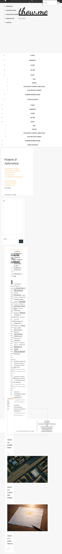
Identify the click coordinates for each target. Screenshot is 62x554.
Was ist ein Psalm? (10, 181)
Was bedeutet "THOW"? (12, 168)
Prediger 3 (22, 342)
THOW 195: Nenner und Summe (10, 492)
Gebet (21, 299)
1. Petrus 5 (17, 286)
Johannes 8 (22, 317)
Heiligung (16, 308)
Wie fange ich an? (10, 185)
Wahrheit (17, 354)
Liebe (19, 328)
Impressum (47, 422)
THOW (33, 65)
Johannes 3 (16, 317)
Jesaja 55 (16, 313)
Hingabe (21, 308)
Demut (23, 295)
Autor (32, 70)
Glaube (12, 249)
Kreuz (23, 325)
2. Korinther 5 (20, 288)
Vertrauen (19, 351)
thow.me (33, 11)
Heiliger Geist (19, 306)
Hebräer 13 (22, 304)
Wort (21, 249)
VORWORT (32, 60)
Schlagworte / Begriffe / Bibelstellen (34, 86)
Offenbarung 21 (17, 338)
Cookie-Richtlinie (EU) (47, 429)
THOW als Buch (32, 99)
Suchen (5, 239)
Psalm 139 (22, 344)
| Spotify (8, 22)
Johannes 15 (18, 323)
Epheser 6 (16, 297)
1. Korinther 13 (17, 284)
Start (33, 55)
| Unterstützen (11, 10)
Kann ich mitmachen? (11, 183)
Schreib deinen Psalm (32, 94)
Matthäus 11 (17, 332)
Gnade (21, 301)
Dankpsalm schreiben (46, 428)
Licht (15, 328)
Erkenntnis (22, 297)
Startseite (9, 6)
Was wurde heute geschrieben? (14, 176)
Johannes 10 (16, 319)
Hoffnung (17, 310)
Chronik (34, 82)
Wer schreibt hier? (10, 172)
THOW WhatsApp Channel (34, 90)
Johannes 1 (17, 315)
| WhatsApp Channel (12, 14)
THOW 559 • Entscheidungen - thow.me (18, 407)
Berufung (18, 290)
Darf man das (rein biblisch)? (13, 170)
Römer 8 (18, 347)
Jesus (22, 312)
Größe (17, 249)
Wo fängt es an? (9, 174)
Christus (17, 295)
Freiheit (16, 299)
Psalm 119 (16, 344)
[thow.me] (8, 1)
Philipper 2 (17, 340)
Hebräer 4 (16, 303)
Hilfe (32, 75)
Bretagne (16, 292)
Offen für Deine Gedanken (13, 274)
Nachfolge (18, 334)
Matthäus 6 (18, 330)
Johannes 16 (17, 325)
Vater (16, 349)
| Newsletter (10, 18)
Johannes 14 (18, 321)
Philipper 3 (16, 342)
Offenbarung (18, 336)
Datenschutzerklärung (46, 431)
